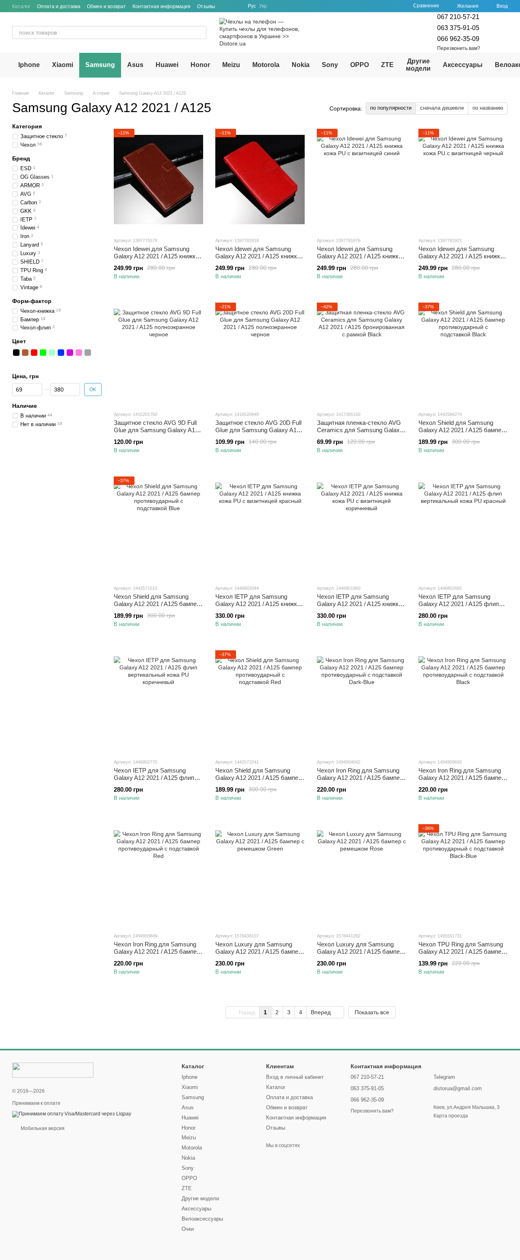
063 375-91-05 (458, 27)
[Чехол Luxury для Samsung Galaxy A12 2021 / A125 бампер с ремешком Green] (260, 875)
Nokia (301, 64)
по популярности (391, 108)
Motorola (266, 64)
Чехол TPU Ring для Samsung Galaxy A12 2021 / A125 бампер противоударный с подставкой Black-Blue (461, 955)
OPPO (359, 64)
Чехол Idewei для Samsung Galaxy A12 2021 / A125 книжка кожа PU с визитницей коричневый (156, 259)
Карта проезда (450, 1116)
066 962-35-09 (458, 38)
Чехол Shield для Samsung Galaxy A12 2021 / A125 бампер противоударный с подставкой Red (258, 781)
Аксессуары (463, 64)
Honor (200, 64)
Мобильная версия (42, 1128)
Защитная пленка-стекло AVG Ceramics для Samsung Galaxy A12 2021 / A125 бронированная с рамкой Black (361, 433)
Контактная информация (161, 6)
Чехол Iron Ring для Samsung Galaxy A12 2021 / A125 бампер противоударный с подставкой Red (157, 955)
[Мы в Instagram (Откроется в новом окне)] (236, 6)
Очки (188, 1229)
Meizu (231, 64)
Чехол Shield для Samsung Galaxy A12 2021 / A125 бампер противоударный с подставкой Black (461, 433)
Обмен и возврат (106, 6)
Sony (330, 64)
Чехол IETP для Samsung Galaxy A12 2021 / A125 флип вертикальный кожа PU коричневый (154, 781)
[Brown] (25, 352)
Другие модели (418, 65)
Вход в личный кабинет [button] (295, 1077)
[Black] (16, 352)
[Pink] (79, 352)
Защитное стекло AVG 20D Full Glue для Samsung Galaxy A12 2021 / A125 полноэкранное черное (258, 433)
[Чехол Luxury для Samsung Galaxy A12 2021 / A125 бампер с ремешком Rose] (361, 875)
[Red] (34, 352)
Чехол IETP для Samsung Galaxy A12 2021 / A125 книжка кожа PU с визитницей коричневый (359, 607)
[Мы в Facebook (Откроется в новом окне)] (226, 6)
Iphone (29, 64)
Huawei (167, 64)
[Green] (43, 352)
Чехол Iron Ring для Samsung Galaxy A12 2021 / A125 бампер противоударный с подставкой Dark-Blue (360, 781)
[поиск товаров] (199, 32)
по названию (487, 108)
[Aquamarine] (52, 352)
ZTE (387, 64)
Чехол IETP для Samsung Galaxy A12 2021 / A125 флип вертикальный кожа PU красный (458, 607)
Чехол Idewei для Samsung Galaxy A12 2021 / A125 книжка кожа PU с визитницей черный (460, 256)
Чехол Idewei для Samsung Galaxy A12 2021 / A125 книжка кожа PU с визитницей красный (259, 256)
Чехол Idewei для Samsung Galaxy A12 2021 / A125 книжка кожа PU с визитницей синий (359, 256)
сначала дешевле (442, 108)
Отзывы (206, 6)
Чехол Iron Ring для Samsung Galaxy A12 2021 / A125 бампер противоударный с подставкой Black (461, 781)
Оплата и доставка (58, 6)
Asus (135, 64)
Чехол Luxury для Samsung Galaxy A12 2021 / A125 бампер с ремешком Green (258, 951)
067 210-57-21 (458, 16)
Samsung (100, 64)
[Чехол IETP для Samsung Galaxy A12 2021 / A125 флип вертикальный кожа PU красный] (463, 527)
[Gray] (88, 352)
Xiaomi (62, 64)
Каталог (21, 6)
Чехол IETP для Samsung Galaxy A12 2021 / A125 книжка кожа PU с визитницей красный (259, 604)
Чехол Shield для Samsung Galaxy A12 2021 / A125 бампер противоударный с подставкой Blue (157, 607)
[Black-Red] (97, 352)
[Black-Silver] (25, 361)
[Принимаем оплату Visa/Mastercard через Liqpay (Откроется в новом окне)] (71, 1114)
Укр (263, 6)
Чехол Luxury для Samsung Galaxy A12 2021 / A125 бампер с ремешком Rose (360, 951)
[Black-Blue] (16, 361)
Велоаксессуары (202, 1219)
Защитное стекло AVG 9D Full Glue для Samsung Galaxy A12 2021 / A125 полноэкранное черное (156, 433)
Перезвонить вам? (458, 48)
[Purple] (70, 352)
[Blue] (61, 352)
